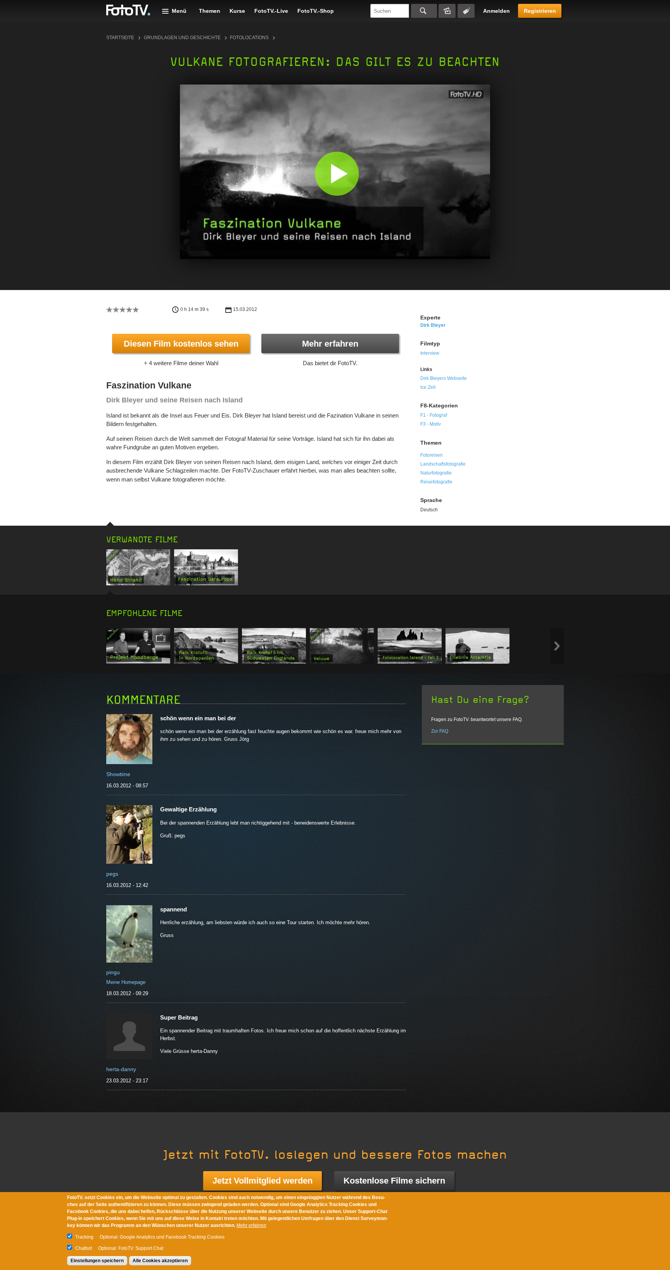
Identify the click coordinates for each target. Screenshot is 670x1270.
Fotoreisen (431, 455)
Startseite (120, 37)
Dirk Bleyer (433, 325)
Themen (209, 11)
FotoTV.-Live (271, 11)
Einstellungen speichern (97, 1260)
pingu (113, 972)
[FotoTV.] (128, 10)
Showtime (118, 774)
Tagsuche (466, 11)
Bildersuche (447, 11)
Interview (429, 353)
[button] (337, 173)
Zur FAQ (439, 731)
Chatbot (83, 1248)
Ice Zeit (427, 387)
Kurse (237, 11)
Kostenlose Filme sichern (394, 1180)
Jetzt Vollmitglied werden (262, 1180)
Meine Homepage (125, 982)
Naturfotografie (436, 473)
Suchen (424, 11)
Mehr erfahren (330, 344)
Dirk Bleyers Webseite (443, 378)
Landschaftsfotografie (443, 464)
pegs (112, 874)
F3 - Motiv (430, 424)
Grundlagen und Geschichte (182, 37)
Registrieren (540, 11)
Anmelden (496, 11)
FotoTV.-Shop (315, 11)
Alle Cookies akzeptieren (160, 1260)
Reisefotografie (436, 482)
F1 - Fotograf (433, 415)
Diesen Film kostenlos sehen (181, 344)
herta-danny (121, 1069)
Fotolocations (249, 37)
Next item (557, 646)
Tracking (84, 1237)
